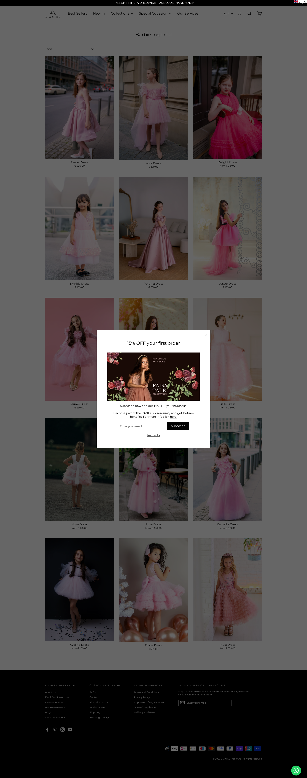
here (173, 416)
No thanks (153, 435)
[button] (300, 1)
